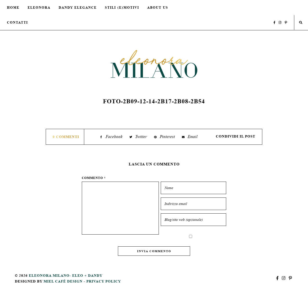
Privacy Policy (103, 281)
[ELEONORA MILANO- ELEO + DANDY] (154, 64)
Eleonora (39, 7)
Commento (94, 178)
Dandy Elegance (78, 7)
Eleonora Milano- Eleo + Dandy (66, 275)
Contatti (17, 22)
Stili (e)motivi (122, 7)
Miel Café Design (63, 281)
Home (13, 7)
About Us (157, 7)
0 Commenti (66, 136)
